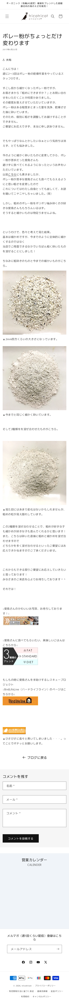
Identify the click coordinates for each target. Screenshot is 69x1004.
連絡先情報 (42, 991)
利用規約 (25, 996)
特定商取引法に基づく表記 (21, 991)
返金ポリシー (57, 991)
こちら (12, 174)
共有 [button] (8, 60)
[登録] (58, 949)
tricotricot (27, 985)
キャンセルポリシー (42, 996)
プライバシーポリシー (45, 985)
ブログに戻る (37, 757)
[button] (7, 16)
